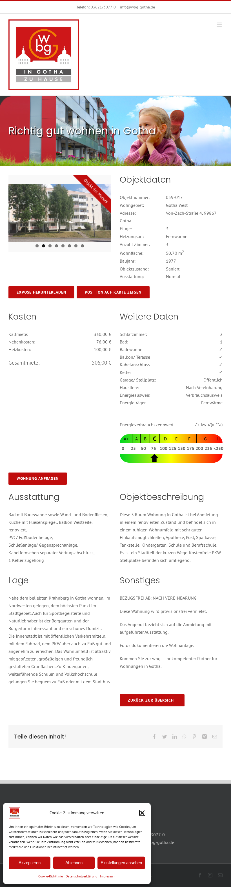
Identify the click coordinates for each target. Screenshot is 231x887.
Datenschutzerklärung (81, 876)
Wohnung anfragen (38, 478)
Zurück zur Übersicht (152, 700)
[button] (142, 813)
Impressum (107, 876)
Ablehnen (74, 862)
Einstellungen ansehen (121, 862)
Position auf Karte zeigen (113, 292)
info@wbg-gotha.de (137, 7)
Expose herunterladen (41, 292)
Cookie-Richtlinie (50, 876)
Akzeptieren (30, 862)
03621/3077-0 (103, 7)
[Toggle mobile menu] (220, 25)
